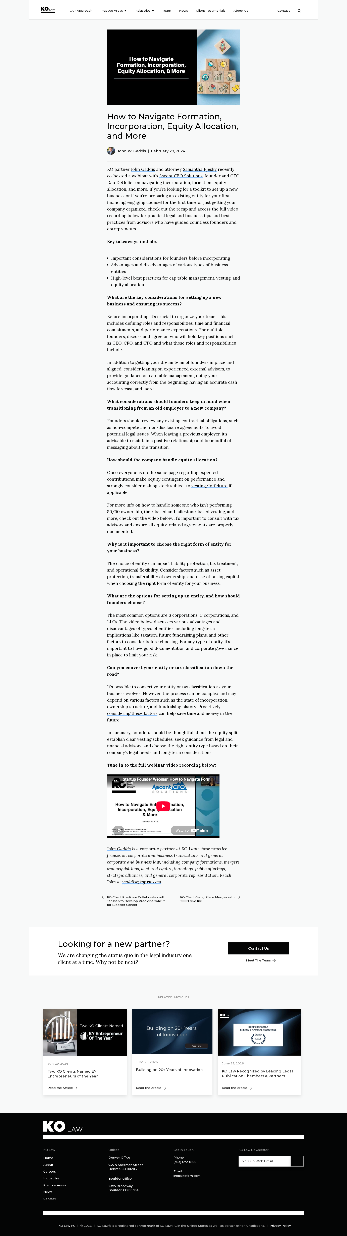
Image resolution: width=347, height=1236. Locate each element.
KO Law (49, 1150)
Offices (113, 1150)
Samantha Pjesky (200, 169)
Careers (49, 1171)
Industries (51, 1178)
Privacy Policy (280, 1226)
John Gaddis (143, 169)
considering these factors (132, 713)
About (48, 1165)
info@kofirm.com (187, 1176)
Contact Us (258, 948)
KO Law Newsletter (254, 1150)
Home (48, 1158)
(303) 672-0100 (185, 1162)
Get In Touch (184, 1150)
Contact (284, 10)
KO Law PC (66, 1226)
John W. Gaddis (131, 151)
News (47, 1192)
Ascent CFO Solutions (181, 176)
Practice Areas (54, 1185)
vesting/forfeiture (209, 485)
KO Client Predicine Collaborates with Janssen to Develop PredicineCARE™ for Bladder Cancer (136, 901)
